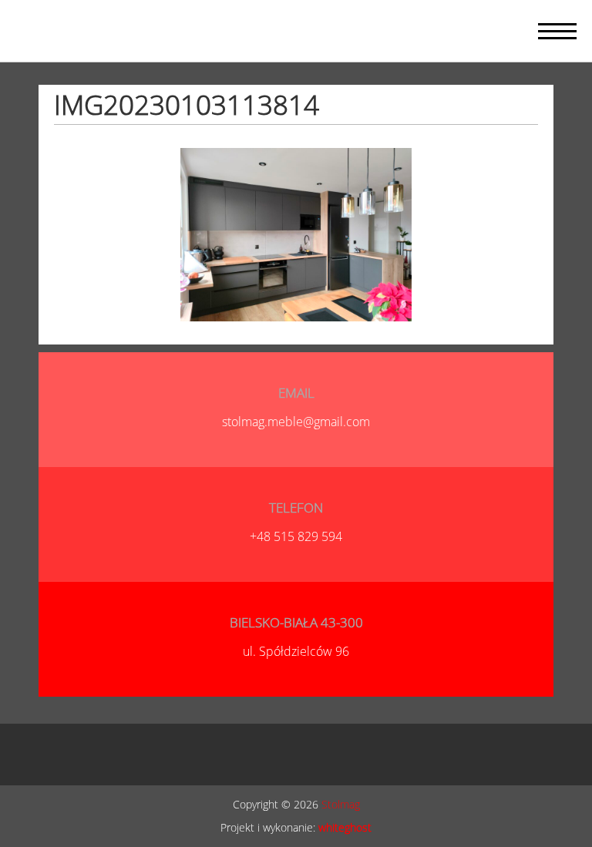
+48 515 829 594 (296, 536)
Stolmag (340, 804)
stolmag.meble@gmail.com (296, 421)
